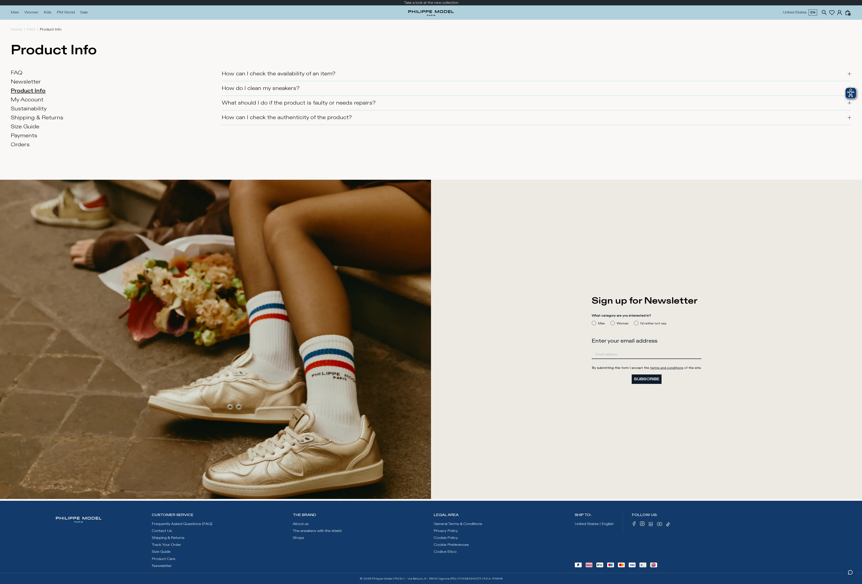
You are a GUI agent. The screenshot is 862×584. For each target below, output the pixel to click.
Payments (24, 135)
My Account (27, 99)
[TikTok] (668, 525)
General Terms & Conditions (458, 524)
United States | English (594, 524)
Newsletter (26, 81)
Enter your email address (624, 341)
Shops (298, 538)
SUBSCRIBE (646, 379)
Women (31, 12)
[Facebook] (634, 525)
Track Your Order (166, 544)
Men (15, 12)
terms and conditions (666, 368)
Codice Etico (445, 551)
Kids (47, 12)
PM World (66, 12)
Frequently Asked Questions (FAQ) (182, 524)
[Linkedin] (650, 525)
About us (301, 524)
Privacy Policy (446, 531)
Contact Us (162, 531)
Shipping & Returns (37, 117)
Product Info (28, 90)
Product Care (163, 559)
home (16, 29)
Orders (20, 144)
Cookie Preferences (451, 544)
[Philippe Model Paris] (431, 12)
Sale (84, 12)
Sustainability (29, 108)
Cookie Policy (446, 538)
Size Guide (25, 126)
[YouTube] (659, 525)
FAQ (31, 29)
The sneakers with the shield (317, 531)
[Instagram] (642, 525)
